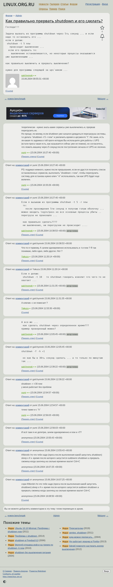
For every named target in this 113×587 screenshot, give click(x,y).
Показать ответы (29, 157)
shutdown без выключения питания (33, 552)
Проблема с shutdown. (26, 536)
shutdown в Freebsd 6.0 (26, 540)
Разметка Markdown (37, 571)
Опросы (43, 9)
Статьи (64, 4)
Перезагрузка (76, 528)
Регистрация (92, 4)
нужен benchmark (16, 99)
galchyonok (27, 75)
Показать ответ (28, 235)
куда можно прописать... (81, 537)
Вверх (106, 571)
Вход (105, 4)
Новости (44, 4)
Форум (73, 4)
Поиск (61, 9)
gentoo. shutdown (78, 533)
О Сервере (7, 571)
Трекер (53, 9)
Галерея (54, 4)
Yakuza (25, 256)
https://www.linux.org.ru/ (12, 577)
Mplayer (101, 99)
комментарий (22, 165)
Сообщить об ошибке (11, 574)
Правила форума (20, 571)
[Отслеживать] (102, 36)
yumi (23, 152)
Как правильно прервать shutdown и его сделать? (54, 20)
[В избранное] (102, 27)
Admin (19, 15)
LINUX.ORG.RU (18, 4)
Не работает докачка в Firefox (84, 541)
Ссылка (9, 91)
